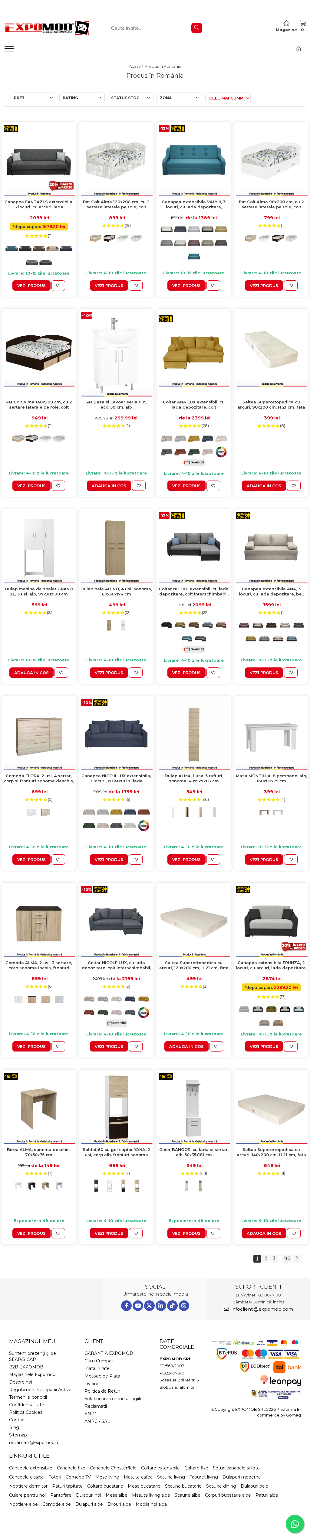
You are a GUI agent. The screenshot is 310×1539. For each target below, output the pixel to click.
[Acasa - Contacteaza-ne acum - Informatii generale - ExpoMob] (47, 28)
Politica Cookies (25, 1412)
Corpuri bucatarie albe (228, 1495)
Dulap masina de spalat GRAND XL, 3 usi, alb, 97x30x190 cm (39, 591)
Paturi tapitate (67, 1486)
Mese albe (116, 1495)
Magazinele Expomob (32, 1374)
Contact (17, 1420)
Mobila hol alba (151, 1504)
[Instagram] (184, 1305)
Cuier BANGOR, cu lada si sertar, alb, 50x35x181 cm (194, 1152)
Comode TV (78, 1477)
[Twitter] (149, 1305)
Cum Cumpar (98, 1361)
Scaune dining (221, 1486)
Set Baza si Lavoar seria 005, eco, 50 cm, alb (116, 404)
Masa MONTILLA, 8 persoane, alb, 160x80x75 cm (271, 778)
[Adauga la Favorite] (58, 285)
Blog (14, 1427)
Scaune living (171, 1477)
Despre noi (20, 1382)
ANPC (90, 1414)
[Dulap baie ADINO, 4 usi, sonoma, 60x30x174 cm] (116, 547)
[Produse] (10, 50)
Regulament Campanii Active (40, 1389)
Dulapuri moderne (242, 1477)
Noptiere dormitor (28, 1486)
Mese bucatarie (144, 1486)
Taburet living (204, 1477)
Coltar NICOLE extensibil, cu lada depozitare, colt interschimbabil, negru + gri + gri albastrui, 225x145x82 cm (194, 591)
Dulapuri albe (89, 1504)
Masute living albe (151, 1495)
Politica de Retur (102, 1391)
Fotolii (54, 1477)
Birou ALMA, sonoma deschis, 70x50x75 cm (39, 1152)
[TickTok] (172, 1305)
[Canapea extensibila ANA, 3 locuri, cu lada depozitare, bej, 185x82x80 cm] (271, 547)
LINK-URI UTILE (29, 1456)
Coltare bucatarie (105, 1486)
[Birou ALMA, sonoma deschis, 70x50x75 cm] (38, 1108)
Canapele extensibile (30, 1468)
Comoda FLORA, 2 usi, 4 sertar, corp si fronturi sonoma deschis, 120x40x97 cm (39, 778)
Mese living (107, 1477)
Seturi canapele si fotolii (237, 1468)
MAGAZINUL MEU (32, 1341)
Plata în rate (97, 1368)
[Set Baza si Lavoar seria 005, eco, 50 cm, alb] (116, 354)
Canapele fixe (71, 1468)
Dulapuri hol (88, 1495)
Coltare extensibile (160, 1468)
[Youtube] (138, 1305)
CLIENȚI (94, 1341)
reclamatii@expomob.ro (34, 1442)
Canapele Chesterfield (113, 1468)
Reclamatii (95, 1406)
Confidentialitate (26, 1404)
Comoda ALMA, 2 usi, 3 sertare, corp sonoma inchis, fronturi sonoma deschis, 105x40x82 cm (38, 965)
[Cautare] (196, 28)
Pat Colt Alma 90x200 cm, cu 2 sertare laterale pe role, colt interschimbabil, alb (271, 204)
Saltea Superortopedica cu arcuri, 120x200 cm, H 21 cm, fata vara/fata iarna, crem (194, 965)
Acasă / (136, 66)
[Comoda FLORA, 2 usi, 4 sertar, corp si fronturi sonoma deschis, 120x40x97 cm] (38, 734)
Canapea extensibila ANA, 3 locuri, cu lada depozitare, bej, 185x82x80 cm (271, 591)
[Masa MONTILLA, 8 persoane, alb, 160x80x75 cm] (271, 734)
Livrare (91, 1383)
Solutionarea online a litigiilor (114, 1398)
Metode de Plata (102, 1376)
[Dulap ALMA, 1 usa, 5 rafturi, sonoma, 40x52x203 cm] (193, 734)
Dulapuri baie (254, 1486)
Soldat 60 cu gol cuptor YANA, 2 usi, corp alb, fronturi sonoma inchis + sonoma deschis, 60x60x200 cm (116, 1152)
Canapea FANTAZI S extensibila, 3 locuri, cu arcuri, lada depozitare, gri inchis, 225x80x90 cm (39, 204)
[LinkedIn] (161, 1305)
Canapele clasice (26, 1477)
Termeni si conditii (28, 1397)
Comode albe (56, 1504)
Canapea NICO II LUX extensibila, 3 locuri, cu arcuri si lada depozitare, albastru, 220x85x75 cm (116, 778)
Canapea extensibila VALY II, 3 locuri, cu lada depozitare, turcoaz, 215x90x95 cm (194, 204)
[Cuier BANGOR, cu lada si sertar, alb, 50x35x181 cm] (193, 1108)
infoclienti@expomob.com (261, 1309)
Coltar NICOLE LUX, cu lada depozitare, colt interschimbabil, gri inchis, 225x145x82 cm (116, 965)
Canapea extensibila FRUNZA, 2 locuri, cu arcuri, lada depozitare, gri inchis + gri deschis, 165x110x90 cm (271, 965)
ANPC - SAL (97, 1421)
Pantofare (60, 1495)
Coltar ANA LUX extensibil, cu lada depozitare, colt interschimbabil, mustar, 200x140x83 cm (194, 404)
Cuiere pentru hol (27, 1495)
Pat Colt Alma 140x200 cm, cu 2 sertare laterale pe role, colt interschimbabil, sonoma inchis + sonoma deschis (38, 404)
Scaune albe (187, 1495)
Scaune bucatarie (183, 1486)
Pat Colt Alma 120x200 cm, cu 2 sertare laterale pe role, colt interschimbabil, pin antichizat (116, 204)
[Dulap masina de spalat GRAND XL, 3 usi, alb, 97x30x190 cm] (38, 547)
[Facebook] (126, 1305)
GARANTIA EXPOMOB (108, 1353)
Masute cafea (138, 1477)
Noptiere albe (23, 1504)
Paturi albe (267, 1495)
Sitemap (18, 1435)
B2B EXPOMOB (26, 1367)
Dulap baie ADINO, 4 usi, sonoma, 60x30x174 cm (116, 591)
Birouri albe (119, 1504)
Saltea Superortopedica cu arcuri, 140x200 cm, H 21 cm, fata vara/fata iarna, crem (271, 1152)
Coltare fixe (196, 1468)
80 (287, 1258)
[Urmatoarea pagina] (297, 1259)
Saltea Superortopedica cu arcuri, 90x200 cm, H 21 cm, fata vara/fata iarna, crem (271, 404)
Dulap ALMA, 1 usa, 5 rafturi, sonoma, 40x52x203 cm (194, 778)
